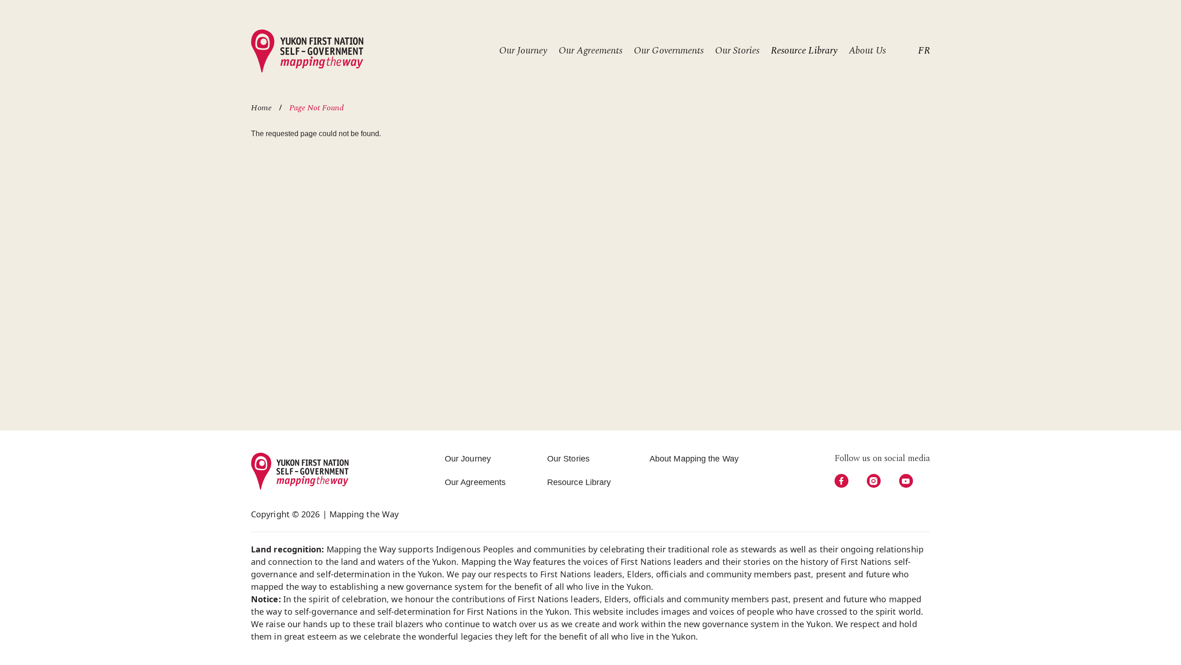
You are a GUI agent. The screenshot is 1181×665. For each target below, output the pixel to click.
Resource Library (804, 50)
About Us (867, 50)
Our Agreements (590, 50)
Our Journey (523, 50)
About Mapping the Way (694, 458)
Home (261, 108)
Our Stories (737, 50)
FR (924, 50)
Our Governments (669, 50)
